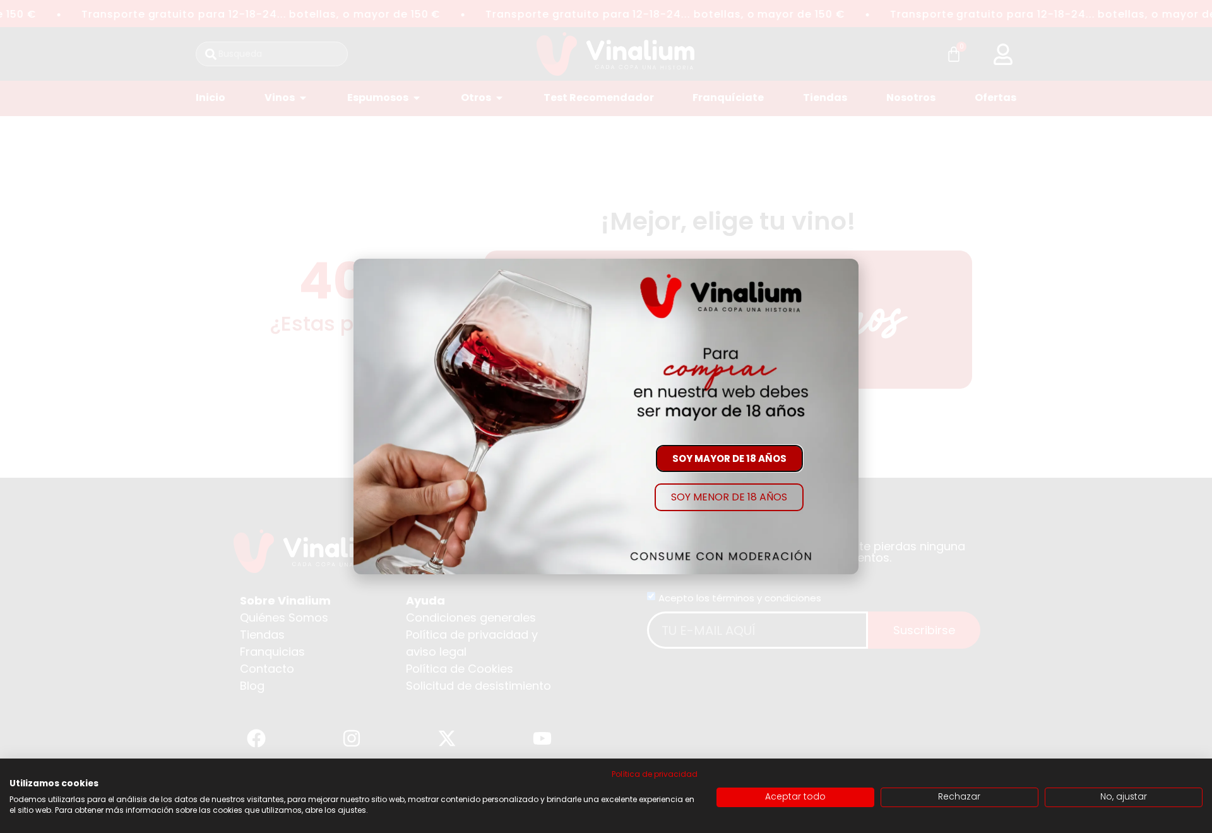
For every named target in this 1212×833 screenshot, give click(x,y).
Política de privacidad (655, 774)
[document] (606, 416)
